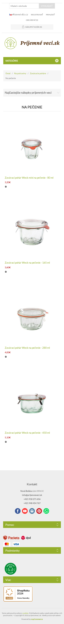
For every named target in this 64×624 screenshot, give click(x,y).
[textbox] (24, 6)
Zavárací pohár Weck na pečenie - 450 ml (27, 432)
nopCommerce (37, 619)
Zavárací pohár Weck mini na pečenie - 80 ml (29, 177)
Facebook (18, 511)
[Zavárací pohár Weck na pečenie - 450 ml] (32, 399)
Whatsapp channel (46, 511)
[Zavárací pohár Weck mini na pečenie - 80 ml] (32, 144)
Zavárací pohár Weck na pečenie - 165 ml (27, 262)
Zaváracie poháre (38, 73)
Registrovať (37, 15)
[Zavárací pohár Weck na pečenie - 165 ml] (32, 229)
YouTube (25, 511)
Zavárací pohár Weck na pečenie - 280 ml (27, 347)
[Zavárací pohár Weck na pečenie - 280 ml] (32, 314)
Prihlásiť (50, 15)
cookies (25, 613)
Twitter (32, 511)
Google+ (39, 511)
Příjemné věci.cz (20, 15)
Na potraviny (20, 73)
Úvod (8, 73)
